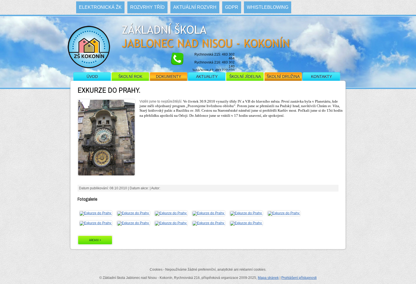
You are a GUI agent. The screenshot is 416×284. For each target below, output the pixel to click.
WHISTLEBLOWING (267, 7)
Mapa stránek (268, 278)
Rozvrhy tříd (147, 7)
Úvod (92, 76)
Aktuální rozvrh (194, 7)
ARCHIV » (95, 240)
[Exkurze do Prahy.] (96, 213)
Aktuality (207, 76)
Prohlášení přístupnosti (299, 278)
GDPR (231, 7)
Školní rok (130, 76)
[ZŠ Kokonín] (89, 49)
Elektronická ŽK (100, 7)
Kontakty (321, 76)
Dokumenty (168, 76)
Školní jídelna (245, 76)
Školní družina (283, 76)
